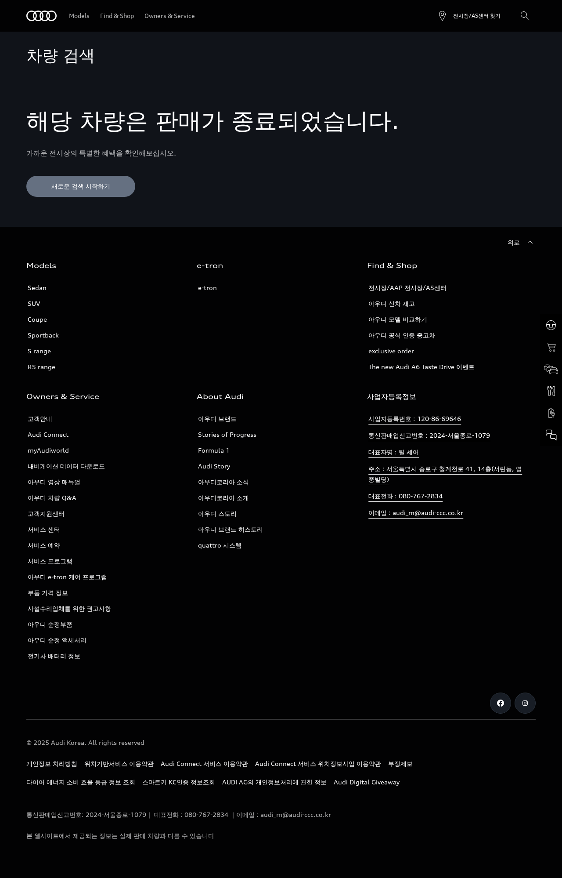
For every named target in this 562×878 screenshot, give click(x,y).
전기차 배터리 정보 (54, 656)
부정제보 (400, 763)
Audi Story (214, 466)
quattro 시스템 (219, 545)
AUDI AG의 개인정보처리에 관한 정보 (274, 782)
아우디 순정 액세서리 (57, 640)
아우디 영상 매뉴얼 (54, 482)
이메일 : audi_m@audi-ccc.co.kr (415, 512)
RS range (41, 366)
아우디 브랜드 (217, 418)
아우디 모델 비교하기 (397, 319)
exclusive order (391, 351)
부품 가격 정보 (48, 592)
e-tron (207, 287)
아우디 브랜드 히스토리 (230, 529)
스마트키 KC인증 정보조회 (178, 782)
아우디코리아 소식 (223, 482)
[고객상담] (551, 435)
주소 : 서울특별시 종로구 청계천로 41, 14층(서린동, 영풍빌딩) (445, 474)
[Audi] (41, 16)
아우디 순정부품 (50, 624)
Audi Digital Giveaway (367, 782)
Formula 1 (214, 450)
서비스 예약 (44, 545)
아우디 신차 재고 (391, 303)
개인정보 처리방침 (51, 763)
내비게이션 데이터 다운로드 (66, 466)
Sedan (37, 287)
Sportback (43, 335)
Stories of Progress (227, 434)
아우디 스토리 (217, 513)
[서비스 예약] (551, 391)
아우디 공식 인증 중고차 (401, 335)
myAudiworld (48, 450)
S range (39, 351)
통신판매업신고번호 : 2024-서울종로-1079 (429, 435)
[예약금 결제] (551, 347)
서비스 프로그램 (50, 561)
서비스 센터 (44, 529)
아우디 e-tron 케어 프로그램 (67, 576)
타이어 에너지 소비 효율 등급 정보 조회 (80, 782)
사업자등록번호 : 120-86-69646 (414, 418)
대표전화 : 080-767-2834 (405, 496)
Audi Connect (48, 434)
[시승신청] (551, 325)
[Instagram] (525, 703)
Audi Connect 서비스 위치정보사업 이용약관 (318, 763)
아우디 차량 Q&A (52, 497)
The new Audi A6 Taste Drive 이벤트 (421, 366)
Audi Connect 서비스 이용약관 (204, 763)
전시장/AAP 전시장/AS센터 (407, 287)
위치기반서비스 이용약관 (119, 763)
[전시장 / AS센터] (551, 369)
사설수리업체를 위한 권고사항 (69, 608)
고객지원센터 (46, 513)
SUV (34, 303)
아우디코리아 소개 (223, 497)
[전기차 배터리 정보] (551, 413)
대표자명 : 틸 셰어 (393, 452)
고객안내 (40, 418)
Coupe (37, 319)
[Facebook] (500, 703)
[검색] (525, 15)
